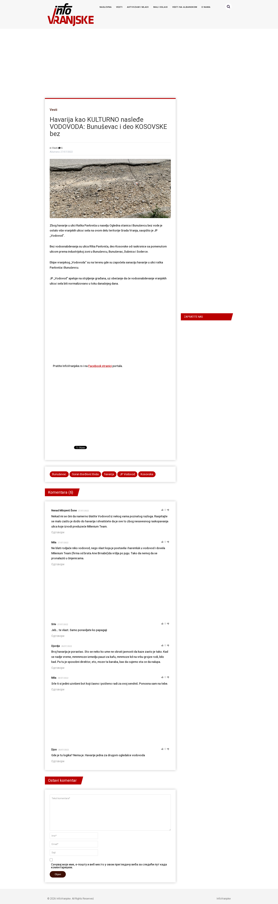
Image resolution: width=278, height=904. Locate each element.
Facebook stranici (100, 366)
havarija (109, 474)
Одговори (57, 532)
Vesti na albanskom (184, 7)
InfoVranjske (63, 898)
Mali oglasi (160, 7)
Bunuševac (59, 474)
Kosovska (147, 474)
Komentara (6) (60, 492)
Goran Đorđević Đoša (85, 474)
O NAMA (205, 7)
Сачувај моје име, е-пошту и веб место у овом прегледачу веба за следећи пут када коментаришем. (109, 866)
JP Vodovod (127, 474)
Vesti (119, 7)
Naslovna (106, 7)
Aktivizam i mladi (138, 7)
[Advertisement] (138, 62)
